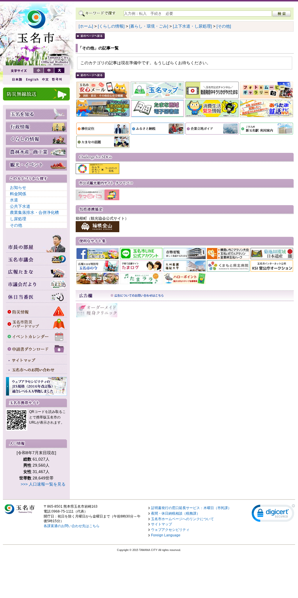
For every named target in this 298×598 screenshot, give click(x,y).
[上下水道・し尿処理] (192, 26)
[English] (32, 79)
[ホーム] (86, 26)
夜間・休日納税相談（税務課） (175, 513)
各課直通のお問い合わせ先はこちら (72, 526)
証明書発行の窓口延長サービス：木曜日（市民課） (191, 508)
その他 (16, 225)
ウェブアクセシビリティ (170, 530)
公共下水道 (20, 206)
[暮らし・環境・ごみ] (148, 26)
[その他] (224, 26)
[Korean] (57, 79)
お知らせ (18, 187)
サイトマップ (161, 524)
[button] (273, 514)
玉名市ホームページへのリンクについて (182, 519)
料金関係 (18, 193)
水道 (14, 200)
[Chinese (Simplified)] (45, 79)
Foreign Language (165, 535)
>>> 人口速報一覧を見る (43, 484)
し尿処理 (18, 218)
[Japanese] (16, 79)
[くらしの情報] (111, 26)
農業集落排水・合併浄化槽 (34, 212)
